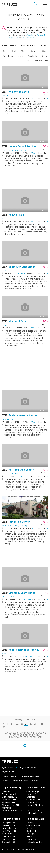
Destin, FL (31, 831)
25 (30, 723)
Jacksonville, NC (34, 813)
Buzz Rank (8, 56)
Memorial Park (17, 321)
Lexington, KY (8, 822)
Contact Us (36, 780)
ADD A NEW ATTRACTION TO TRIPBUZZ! (25, 737)
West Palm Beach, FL (12, 810)
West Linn (30, 35)
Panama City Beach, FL (36, 806)
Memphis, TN (8, 808)
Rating (20, 56)
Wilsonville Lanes (19, 91)
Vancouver (20, 273)
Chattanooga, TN (10, 805)
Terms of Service (20, 780)
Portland (41, 35)
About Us (15, 776)
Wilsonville (33, 328)
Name (44, 56)
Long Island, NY (9, 828)
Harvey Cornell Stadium (23, 146)
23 (22, 723)
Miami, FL (31, 836)
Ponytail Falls (16, 214)
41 (41, 723)
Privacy (5, 780)
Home (5, 776)
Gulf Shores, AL (9, 797)
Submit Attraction (30, 776)
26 (35, 723)
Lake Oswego (29, 37)
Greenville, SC (8, 842)
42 (4, 727)
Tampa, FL (31, 794)
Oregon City (12, 37)
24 (26, 723)
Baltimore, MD (9, 836)
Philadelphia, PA (34, 842)
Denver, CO (32, 828)
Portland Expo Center (21, 469)
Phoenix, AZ (32, 802)
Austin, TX (31, 839)
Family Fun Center (19, 521)
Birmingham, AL (10, 794)
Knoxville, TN (8, 802)
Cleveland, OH (9, 825)
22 (17, 723)
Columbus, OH (9, 791)
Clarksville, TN (9, 799)
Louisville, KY (32, 810)
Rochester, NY (9, 839)
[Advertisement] (25, 179)
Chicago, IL (31, 833)
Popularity (32, 56)
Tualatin (34, 153)
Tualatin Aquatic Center (23, 415)
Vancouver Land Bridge (22, 266)
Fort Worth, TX (9, 831)
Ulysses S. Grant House (22, 592)
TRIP (9, 4)
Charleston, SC (33, 825)
